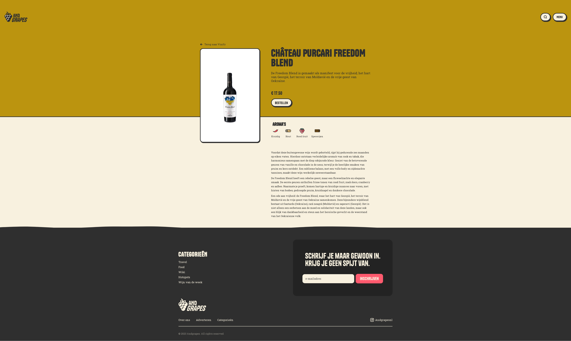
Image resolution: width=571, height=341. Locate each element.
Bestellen (281, 103)
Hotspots (184, 277)
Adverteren (203, 320)
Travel (182, 262)
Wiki (181, 272)
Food (181, 267)
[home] (15, 17)
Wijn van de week (190, 282)
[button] (560, 17)
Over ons (184, 320)
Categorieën (225, 320)
